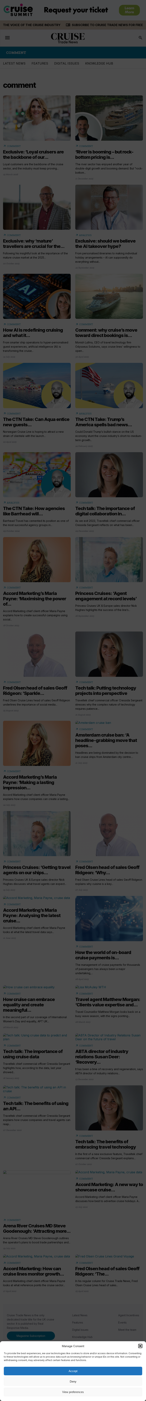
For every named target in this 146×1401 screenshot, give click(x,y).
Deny (73, 1381)
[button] (140, 1346)
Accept (73, 1371)
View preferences (73, 1392)
